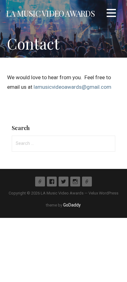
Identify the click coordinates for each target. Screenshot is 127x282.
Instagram (75, 181)
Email (87, 181)
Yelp (40, 181)
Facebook (52, 181)
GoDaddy (72, 204)
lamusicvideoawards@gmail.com (72, 87)
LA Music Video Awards (50, 13)
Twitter (63, 181)
